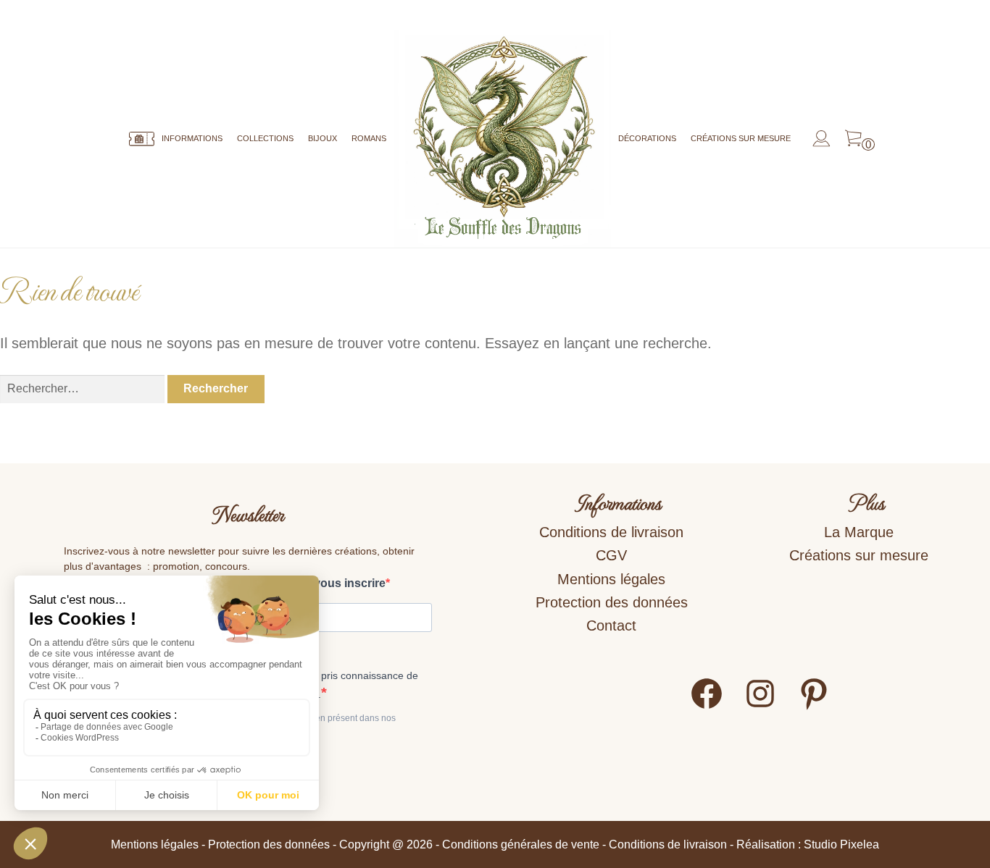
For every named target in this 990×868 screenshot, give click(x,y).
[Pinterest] (814, 707)
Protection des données (612, 602)
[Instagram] (760, 707)
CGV (611, 555)
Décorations (647, 138)
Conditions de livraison (611, 532)
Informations (192, 138)
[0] (853, 139)
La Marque (859, 532)
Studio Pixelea (841, 844)
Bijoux (322, 138)
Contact (611, 625)
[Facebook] (707, 707)
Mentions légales (611, 579)
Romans (369, 138)
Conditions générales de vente (520, 844)
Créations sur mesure (741, 138)
